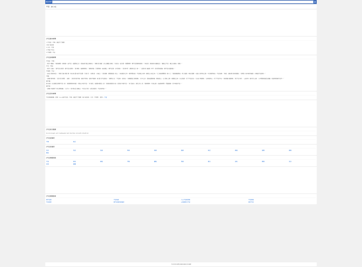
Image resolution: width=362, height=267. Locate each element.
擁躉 (74, 164)
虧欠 (209, 161)
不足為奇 (48, 202)
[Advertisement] (101, 23)
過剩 (263, 150)
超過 (236, 150)
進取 (290, 150)
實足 (47, 153)
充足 (74, 150)
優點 (155, 161)
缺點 (101, 161)
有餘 (155, 150)
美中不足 (251, 202)
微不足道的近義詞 (119, 202)
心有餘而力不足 (185, 202)
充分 (47, 150)
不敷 (128, 161)
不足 (105, 97)
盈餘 (182, 150)
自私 (236, 161)
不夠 (47, 141)
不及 (47, 161)
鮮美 (263, 161)
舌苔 (47, 164)
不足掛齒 (251, 199)
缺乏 (74, 141)
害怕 (74, 161)
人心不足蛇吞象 (185, 199)
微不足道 (48, 199)
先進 (101, 150)
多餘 (128, 150)
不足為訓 (116, 199)
